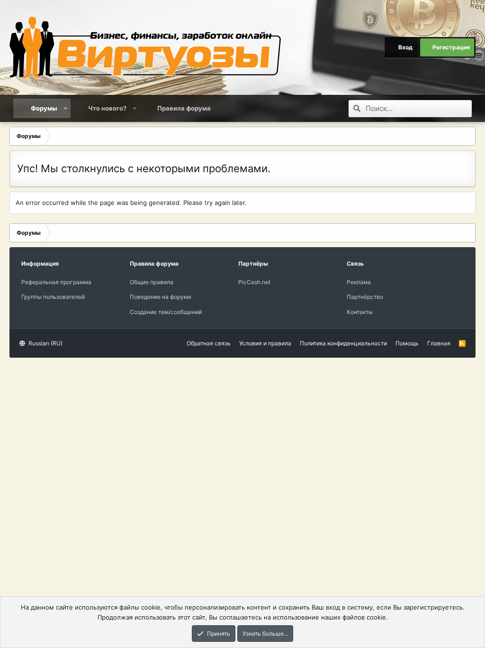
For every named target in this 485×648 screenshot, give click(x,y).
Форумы (44, 108)
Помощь (407, 343)
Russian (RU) (45, 343)
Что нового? (107, 108)
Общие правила (151, 282)
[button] (66, 108)
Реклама (359, 282)
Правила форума (184, 108)
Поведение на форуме (160, 296)
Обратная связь (209, 343)
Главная (438, 343)
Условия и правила (265, 343)
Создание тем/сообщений (166, 311)
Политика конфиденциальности (343, 343)
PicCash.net (254, 282)
